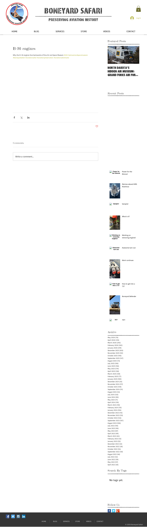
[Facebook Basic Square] (109, 510)
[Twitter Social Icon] (13, 516)
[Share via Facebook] (14, 117)
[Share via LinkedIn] (28, 117)
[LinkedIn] (23, 516)
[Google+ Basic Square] (118, 510)
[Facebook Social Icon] (7, 516)
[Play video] (55, 83)
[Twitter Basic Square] (113, 510)
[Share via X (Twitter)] (21, 117)
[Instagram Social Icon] (18, 516)
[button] (138, 9)
